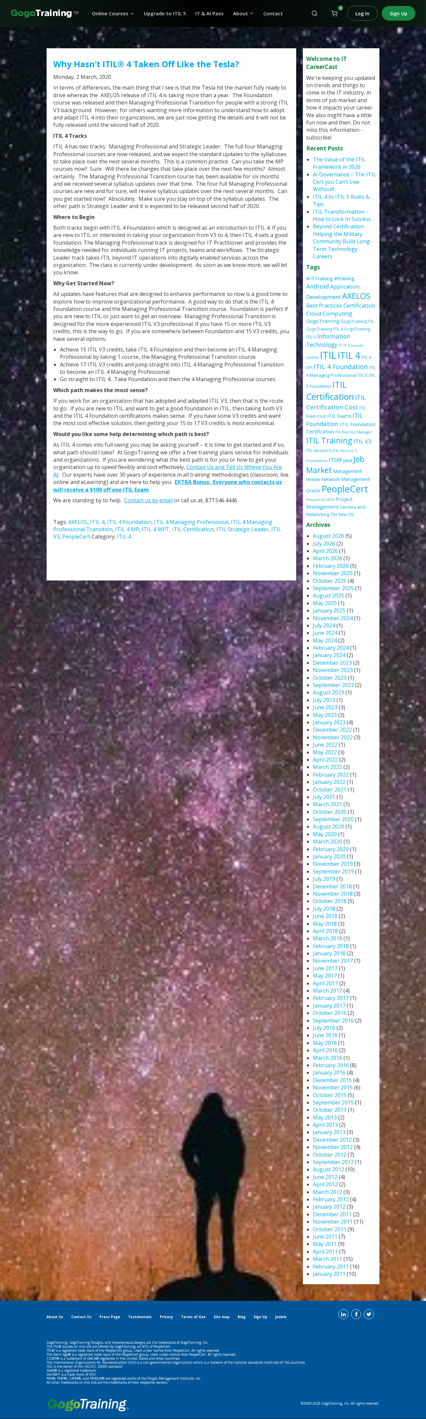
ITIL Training (329, 440)
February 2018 (331, 946)
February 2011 (331, 1266)
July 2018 (324, 908)
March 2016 (327, 1058)
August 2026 (328, 536)
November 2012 (333, 1147)
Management (347, 471)
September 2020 (333, 819)
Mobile (313, 479)
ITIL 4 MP (127, 529)
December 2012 (332, 1139)
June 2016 (325, 1035)
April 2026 (325, 551)
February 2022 (331, 774)
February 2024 (331, 647)
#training (344, 278)
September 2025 (333, 588)
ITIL (328, 355)
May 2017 (325, 975)
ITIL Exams (339, 416)
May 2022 (325, 752)
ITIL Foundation (334, 419)
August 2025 (328, 595)
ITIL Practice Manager (353, 432)
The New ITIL (342, 514)
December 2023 (332, 662)
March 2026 (327, 558)
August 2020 (328, 826)
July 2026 (324, 543)
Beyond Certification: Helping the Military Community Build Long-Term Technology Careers (342, 241)
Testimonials (140, 1316)
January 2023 (329, 722)
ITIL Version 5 (318, 450)
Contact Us (81, 1316)
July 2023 (324, 700)
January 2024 (329, 655)
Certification (359, 305)
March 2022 (327, 767)
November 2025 (333, 573)
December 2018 (332, 886)
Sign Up (398, 13)
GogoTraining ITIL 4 (324, 329)
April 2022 (325, 759)
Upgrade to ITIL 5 (165, 13)
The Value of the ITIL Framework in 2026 (339, 163)
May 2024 (325, 640)
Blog (242, 1316)
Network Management (345, 479)
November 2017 (333, 960)
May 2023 (325, 715)
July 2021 (324, 797)
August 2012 (328, 1169)
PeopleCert (76, 536)
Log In (362, 13)
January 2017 (329, 1005)
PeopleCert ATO (320, 499)
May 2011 (325, 1244)
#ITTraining (319, 278)
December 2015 (332, 1080)
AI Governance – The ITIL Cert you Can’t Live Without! (344, 182)
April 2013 (325, 1124)
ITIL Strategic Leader (242, 529)
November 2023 (333, 670)
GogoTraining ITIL (357, 321)
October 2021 (329, 789)
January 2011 (329, 1274)
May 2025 (325, 603)
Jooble (281, 1316)
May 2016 (325, 1043)
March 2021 (327, 804)
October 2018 (329, 901)
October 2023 (329, 677)
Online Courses (110, 13)
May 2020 (325, 834)
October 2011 (329, 1229)
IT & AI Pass (209, 13)
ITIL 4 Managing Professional (191, 522)
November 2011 (333, 1221)
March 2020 (327, 841)
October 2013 (329, 1109)
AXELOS (78, 522)
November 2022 (333, 737)
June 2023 (325, 707)
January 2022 (329, 782)
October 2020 (329, 812)
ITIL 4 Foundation (129, 522)
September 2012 (333, 1162)
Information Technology (328, 340)
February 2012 (331, 1199)
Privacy (166, 1316)
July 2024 (324, 625)
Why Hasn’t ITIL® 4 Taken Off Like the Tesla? (146, 64)
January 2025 (329, 610)
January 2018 (329, 953)
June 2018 (325, 916)
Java (347, 460)
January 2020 (329, 856)
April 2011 (325, 1251)
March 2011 (327, 1259)
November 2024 (333, 618)
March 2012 (327, 1192)
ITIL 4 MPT (155, 529)
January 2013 (329, 1132)
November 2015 (333, 1087)
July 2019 (324, 878)
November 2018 (333, 893)
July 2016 (324, 1028)
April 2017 (325, 983)
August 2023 (328, 692)
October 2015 (329, 1095)
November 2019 (333, 863)
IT (340, 345)
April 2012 (325, 1184)
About (240, 13)
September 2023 (333, 685)
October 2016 (329, 1013)
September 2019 (333, 871)
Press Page (110, 1316)
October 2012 (329, 1154)
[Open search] (314, 13)
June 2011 (325, 1236)
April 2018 (325, 931)
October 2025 (329, 581)
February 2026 (331, 566)
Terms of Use (193, 1316)
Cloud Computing (329, 313)
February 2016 (331, 1065)
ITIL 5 (362, 375)
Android (317, 286)
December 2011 (332, 1214)
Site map (222, 1316)
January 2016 (329, 1072)
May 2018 (325, 923)
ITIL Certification (193, 529)
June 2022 (325, 744)
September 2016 (333, 1020)
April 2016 (325, 1050)
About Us (55, 1316)
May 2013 (325, 1117)
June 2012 (325, 1177)
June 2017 (325, 968)
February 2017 (331, 998)
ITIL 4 (97, 522)
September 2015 (333, 1102)
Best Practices (324, 305)
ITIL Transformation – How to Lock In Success (342, 215)
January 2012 (329, 1206)
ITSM (335, 460)
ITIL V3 (362, 441)
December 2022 (332, 729)
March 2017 (327, 990)
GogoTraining (322, 321)
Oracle (313, 490)
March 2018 (327, 938)
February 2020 (331, 849)
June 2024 (325, 632)
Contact (273, 13)
